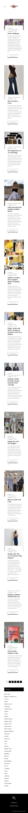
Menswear (7, 738)
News (5, 743)
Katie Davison (12, 550)
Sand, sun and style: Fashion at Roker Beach (15, 209)
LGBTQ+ (6, 736)
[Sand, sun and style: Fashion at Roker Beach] (14, 193)
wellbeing (6, 776)
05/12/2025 (10, 28)
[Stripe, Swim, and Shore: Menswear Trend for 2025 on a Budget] (14, 318)
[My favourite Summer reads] (14, 635)
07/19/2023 (10, 645)
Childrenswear (8, 704)
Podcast (6, 746)
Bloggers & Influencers (10, 696)
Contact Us (14, 802)
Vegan (5, 771)
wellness (6, 778)
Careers (6, 699)
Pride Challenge (13, 33)
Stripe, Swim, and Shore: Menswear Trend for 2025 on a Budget (15, 331)
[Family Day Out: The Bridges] (14, 425)
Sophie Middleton (13, 647)
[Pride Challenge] (14, 24)
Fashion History (8, 719)
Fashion (6, 716)
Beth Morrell (12, 437)
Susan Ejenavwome (13, 29)
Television (7, 763)
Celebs (6, 701)
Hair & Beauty (8, 729)
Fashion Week (7, 724)
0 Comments (10, 31)
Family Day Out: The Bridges (13, 442)
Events (6, 714)
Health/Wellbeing (8, 731)
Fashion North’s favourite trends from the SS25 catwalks (13, 382)
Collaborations (8, 709)
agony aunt (7, 694)
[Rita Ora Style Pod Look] (14, 483)
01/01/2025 (10, 373)
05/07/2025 (10, 146)
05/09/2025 (10, 97)
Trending (6, 768)
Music (5, 741)
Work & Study (7, 783)
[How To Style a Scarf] (14, 82)
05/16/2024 (10, 436)
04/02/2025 (10, 272)
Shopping (6, 753)
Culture (6, 711)
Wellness (6, 781)
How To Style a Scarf (13, 102)
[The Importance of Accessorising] (14, 140)
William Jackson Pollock (14, 375)
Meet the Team (14, 806)
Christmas (7, 706)
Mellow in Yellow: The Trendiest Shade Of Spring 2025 (14, 281)
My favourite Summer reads (13, 652)
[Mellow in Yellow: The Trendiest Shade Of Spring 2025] (14, 257)
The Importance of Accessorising (14, 152)
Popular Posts (7, 748)
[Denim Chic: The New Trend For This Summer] (14, 540)
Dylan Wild (17, 590)
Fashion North (8, 721)
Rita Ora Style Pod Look (14, 501)
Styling (6, 758)
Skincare (6, 756)
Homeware (7, 734)
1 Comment (10, 148)
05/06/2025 (10, 203)
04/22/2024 (10, 590)
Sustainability (8, 761)
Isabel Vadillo (12, 324)
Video (5, 773)
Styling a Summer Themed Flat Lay (14, 596)
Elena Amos (17, 97)
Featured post (7, 726)
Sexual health (7, 751)
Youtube (6, 786)
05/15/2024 (10, 494)
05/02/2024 (10, 548)
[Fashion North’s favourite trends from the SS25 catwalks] (14, 369)
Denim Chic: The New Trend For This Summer (15, 556)
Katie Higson (17, 203)
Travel (6, 766)
